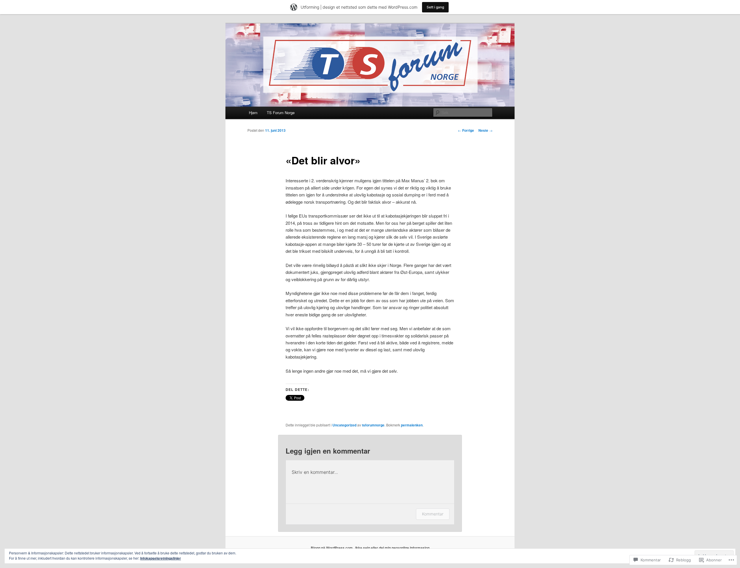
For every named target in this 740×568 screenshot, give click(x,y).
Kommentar (432, 513)
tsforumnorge (373, 425)
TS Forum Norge (281, 112)
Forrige (466, 130)
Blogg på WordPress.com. (332, 547)
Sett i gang (435, 7)
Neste (485, 130)
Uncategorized (344, 425)
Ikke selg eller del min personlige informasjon (392, 547)
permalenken (412, 425)
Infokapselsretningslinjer (160, 558)
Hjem (253, 112)
